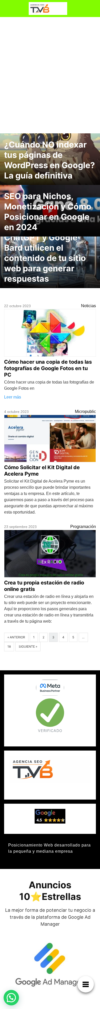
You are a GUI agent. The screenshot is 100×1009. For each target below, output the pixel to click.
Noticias (88, 306)
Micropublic (85, 411)
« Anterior (16, 637)
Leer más (12, 397)
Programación (83, 526)
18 (9, 646)
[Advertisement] (50, 74)
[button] (11, 997)
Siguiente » (28, 646)
